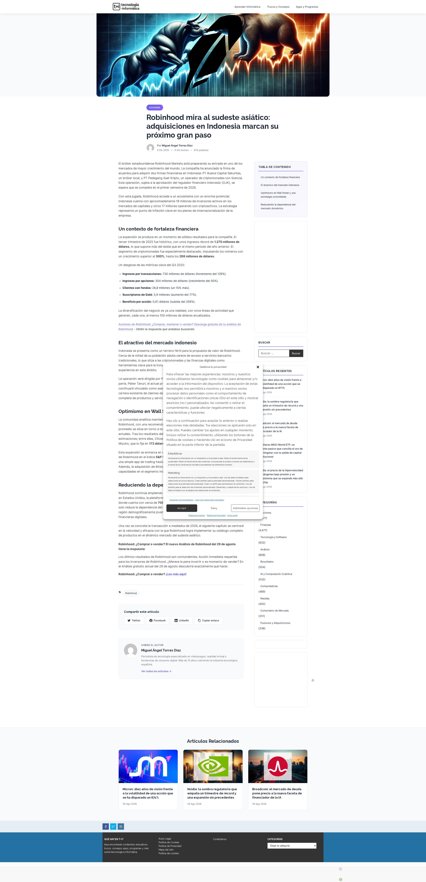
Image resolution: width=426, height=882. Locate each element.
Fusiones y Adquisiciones (275, 622)
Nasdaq (264, 598)
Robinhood (131, 593)
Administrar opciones (245, 508)
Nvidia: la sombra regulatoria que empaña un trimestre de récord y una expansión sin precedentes (280, 405)
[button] (258, 367)
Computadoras (269, 586)
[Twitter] (113, 826)
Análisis (265, 549)
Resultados (267, 561)
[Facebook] (106, 826)
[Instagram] (121, 826)
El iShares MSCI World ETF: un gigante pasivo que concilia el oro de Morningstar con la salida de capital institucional (280, 450)
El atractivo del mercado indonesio (280, 185)
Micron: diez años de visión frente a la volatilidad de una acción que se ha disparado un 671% (279, 383)
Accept (181, 508)
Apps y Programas (307, 6)
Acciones (154, 107)
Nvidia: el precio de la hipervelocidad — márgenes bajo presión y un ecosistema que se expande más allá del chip (280, 476)
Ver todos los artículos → (156, 671)
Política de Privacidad (216, 515)
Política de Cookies (169, 842)
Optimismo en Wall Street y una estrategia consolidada (278, 194)
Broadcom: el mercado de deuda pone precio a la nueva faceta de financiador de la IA (278, 427)
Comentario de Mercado (274, 610)
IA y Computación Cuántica (276, 574)
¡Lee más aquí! (176, 574)
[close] (340, 869)
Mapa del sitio (166, 849)
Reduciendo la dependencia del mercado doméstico (278, 206)
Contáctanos (219, 839)
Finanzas (265, 524)
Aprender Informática (247, 6)
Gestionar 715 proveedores (181, 500)
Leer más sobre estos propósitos (209, 500)
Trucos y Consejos (278, 6)
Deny (214, 508)
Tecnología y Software (273, 537)
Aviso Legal (232, 515)
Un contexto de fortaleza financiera (280, 177)
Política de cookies (197, 515)
